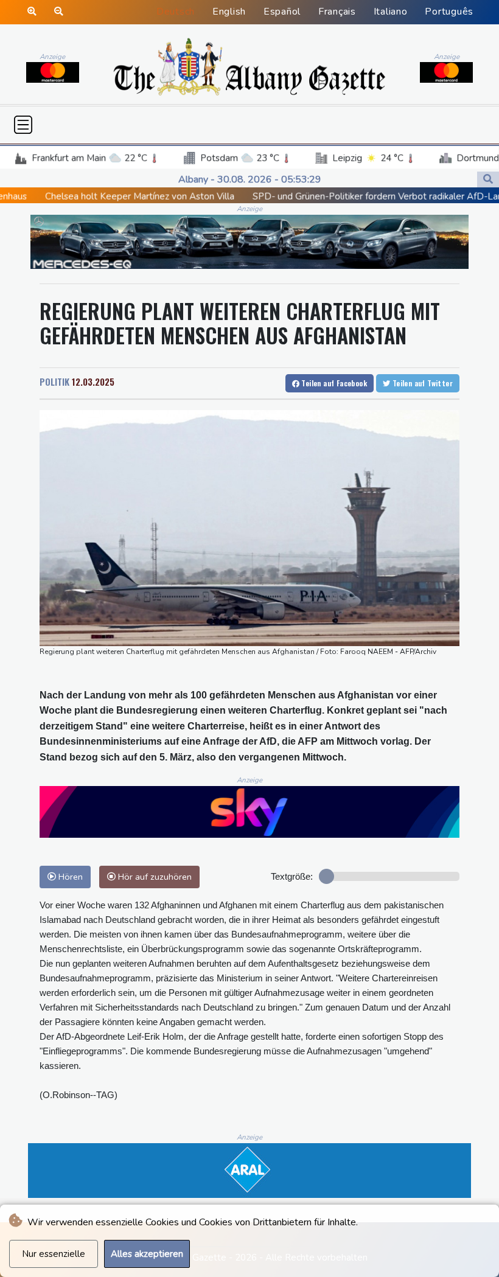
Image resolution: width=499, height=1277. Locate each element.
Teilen (333, 383)
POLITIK (54, 381)
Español (282, 11)
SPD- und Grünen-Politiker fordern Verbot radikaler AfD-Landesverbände (344, 196)
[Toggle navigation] (23, 125)
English (229, 11)
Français (337, 11)
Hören (69, 877)
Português (449, 11)
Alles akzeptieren (147, 1254)
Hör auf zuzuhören (154, 877)
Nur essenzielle (53, 1254)
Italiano (391, 11)
